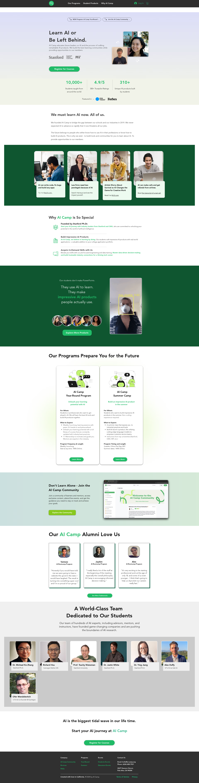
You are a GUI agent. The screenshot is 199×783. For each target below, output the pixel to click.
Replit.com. (48, 193)
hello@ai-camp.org (129, 762)
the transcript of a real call (151, 193)
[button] (74, 3)
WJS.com (115, 195)
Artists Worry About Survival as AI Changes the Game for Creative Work (116, 188)
